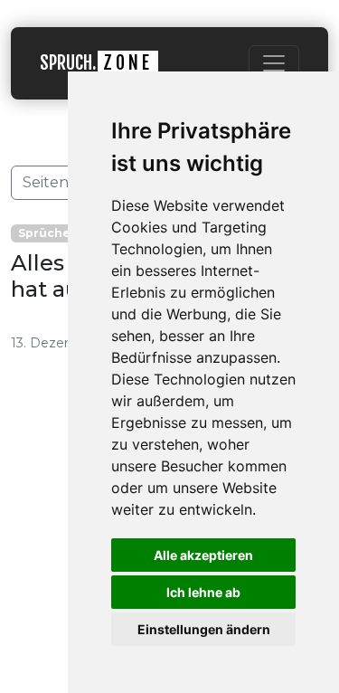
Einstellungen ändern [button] (203, 629)
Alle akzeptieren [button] (203, 555)
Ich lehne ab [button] (203, 592)
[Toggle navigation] (274, 63)
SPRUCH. (96, 63)
